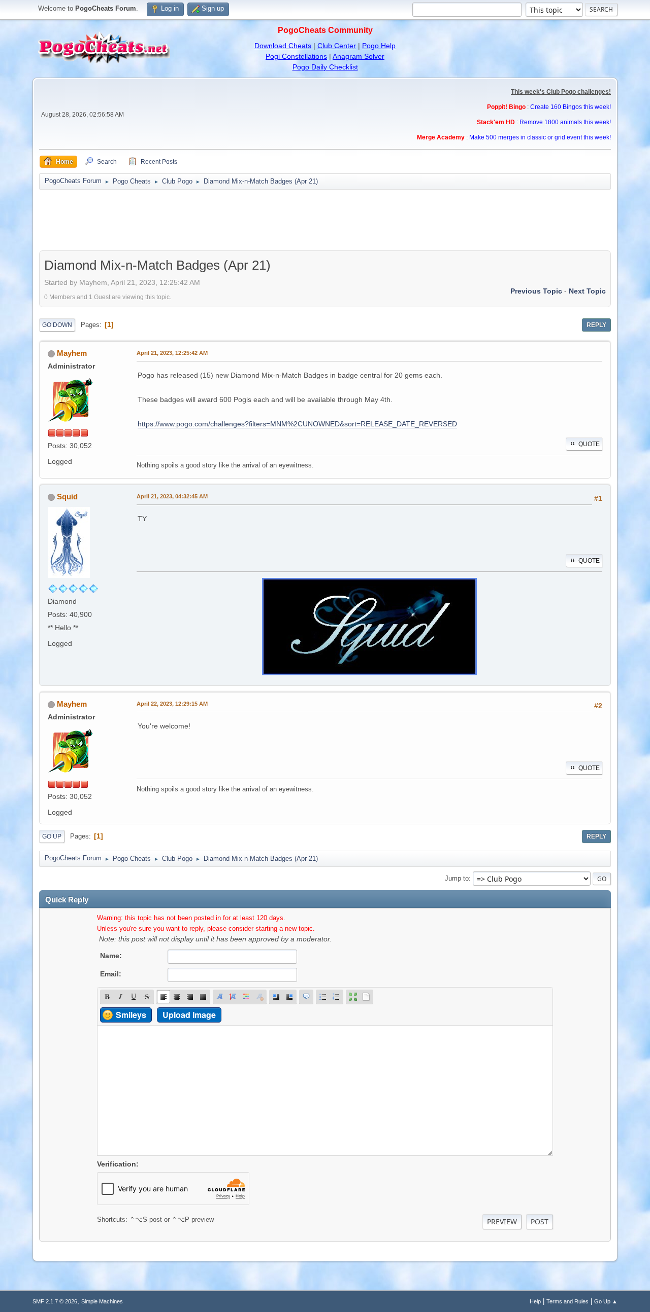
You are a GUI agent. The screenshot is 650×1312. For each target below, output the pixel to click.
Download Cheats (282, 46)
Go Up (51, 836)
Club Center (336, 46)
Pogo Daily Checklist (325, 67)
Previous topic (536, 291)
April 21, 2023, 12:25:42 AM (172, 353)
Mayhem (72, 353)
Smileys (131, 1015)
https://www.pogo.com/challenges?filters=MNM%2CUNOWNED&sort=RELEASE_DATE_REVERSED (297, 424)
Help (535, 1301)
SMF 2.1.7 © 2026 (54, 1301)
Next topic (587, 291)
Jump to (457, 878)
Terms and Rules (567, 1301)
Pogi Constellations (296, 56)
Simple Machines (102, 1301)
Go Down (57, 325)
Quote (589, 444)
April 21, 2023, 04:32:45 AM (172, 496)
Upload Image (189, 1015)
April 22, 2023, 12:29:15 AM (172, 704)
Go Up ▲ (606, 1301)
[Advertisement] (325, 220)
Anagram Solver (358, 56)
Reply (596, 325)
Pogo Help (379, 46)
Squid (67, 496)
